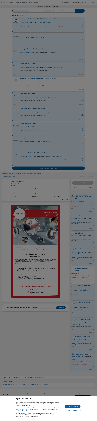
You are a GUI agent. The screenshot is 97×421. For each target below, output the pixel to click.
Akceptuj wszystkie (72, 406)
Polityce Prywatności (23, 410)
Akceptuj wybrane (72, 410)
